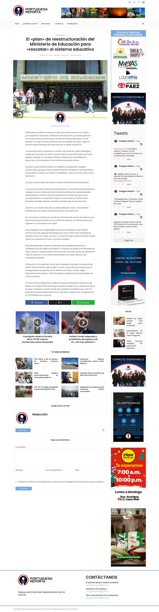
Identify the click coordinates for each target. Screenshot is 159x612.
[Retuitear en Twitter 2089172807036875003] (119, 184)
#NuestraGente (119, 149)
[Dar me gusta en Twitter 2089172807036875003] (124, 184)
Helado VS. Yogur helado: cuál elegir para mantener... (134, 322)
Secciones (45, 23)
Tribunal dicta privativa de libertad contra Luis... (92, 374)
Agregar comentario (61, 55)
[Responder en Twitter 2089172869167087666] (115, 159)
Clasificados (72, 23)
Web (77, 470)
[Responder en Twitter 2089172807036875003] (115, 184)
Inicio (17, 23)
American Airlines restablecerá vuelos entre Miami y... (92, 361)
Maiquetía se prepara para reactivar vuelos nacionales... (92, 389)
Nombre (19, 470)
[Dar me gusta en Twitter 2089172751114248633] (124, 207)
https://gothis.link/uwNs (123, 181)
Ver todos (23, 430)
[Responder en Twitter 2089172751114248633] (115, 207)
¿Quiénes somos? (30, 23)
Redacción (77, 55)
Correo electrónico (54, 470)
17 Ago (137, 141)
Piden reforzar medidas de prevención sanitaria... (134, 344)
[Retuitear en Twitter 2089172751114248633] (119, 207)
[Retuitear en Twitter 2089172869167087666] (119, 159)
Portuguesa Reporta (126, 141)
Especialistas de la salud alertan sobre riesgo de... (134, 333)
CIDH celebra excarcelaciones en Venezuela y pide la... (46, 375)
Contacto (59, 23)
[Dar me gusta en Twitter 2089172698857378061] (124, 232)
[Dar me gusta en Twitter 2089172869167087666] (124, 159)
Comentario (20, 447)
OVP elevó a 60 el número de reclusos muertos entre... (46, 361)
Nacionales (60, 35)
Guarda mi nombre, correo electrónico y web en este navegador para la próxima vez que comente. (60, 481)
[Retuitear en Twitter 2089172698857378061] (119, 232)
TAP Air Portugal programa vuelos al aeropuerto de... (46, 388)
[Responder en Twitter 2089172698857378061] (115, 232)
